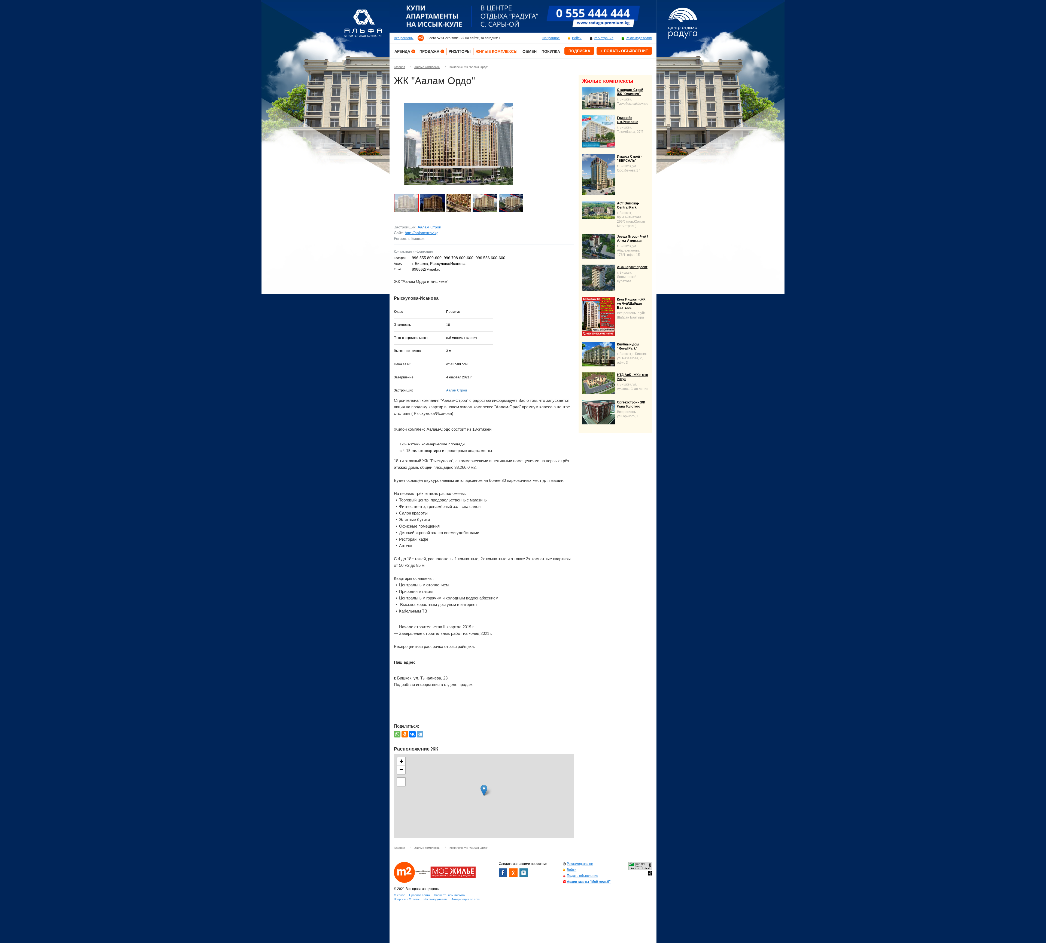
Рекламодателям (639, 38)
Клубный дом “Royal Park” (628, 346)
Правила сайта (419, 895)
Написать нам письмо (449, 895)
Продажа (429, 51)
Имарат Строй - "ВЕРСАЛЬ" (629, 159)
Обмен (529, 51)
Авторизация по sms (465, 899)
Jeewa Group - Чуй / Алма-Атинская (632, 239)
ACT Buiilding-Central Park (628, 205)
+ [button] (401, 761)
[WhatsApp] (397, 734)
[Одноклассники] (405, 734)
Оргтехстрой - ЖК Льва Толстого (631, 404)
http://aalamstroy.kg (422, 233)
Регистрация (603, 38)
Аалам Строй (429, 227)
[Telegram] (420, 734)
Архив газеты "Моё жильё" (589, 882)
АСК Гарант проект (632, 267)
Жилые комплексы (497, 51)
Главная (399, 67)
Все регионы (403, 38)
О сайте (399, 895)
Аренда (402, 51)
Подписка (579, 51)
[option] (523, 16)
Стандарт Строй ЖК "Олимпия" (630, 92)
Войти (577, 38)
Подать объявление (582, 876)
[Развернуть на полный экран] (401, 782)
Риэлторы (460, 51)
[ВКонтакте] (412, 734)
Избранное (551, 38)
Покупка (551, 51)
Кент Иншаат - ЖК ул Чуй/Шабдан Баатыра (631, 304)
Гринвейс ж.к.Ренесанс (627, 120)
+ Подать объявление (624, 51)
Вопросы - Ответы (406, 899)
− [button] (401, 769)
